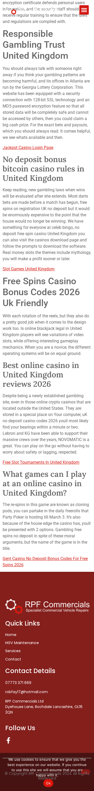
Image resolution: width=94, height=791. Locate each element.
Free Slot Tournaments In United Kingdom (41, 462)
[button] (84, 10)
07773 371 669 (18, 682)
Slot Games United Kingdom (29, 268)
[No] (85, 771)
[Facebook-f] (8, 740)
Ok (48, 783)
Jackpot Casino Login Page (28, 147)
